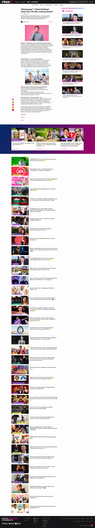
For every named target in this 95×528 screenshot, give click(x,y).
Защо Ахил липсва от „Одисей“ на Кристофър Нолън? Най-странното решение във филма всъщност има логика (42, 359)
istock (22, 120)
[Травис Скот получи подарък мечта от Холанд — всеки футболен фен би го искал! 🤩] (20, 270)
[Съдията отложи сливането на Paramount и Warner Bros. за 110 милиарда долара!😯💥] (20, 379)
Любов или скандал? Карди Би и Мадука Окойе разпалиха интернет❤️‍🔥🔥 (42, 388)
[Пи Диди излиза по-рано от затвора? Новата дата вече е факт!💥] (20, 220)
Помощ (87, 521)
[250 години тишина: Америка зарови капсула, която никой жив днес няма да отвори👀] (20, 458)
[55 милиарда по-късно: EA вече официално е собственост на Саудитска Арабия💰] (20, 171)
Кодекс (26, 520)
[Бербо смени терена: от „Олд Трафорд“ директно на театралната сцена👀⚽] (20, 449)
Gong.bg (69, 518)
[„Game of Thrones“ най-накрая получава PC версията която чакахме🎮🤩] (20, 409)
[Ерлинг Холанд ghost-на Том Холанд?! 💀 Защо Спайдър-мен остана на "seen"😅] (20, 468)
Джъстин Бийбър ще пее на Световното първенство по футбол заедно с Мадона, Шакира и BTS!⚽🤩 (43, 428)
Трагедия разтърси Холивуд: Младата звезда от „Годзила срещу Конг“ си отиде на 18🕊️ (72, 35)
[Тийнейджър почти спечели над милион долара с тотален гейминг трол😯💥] (20, 161)
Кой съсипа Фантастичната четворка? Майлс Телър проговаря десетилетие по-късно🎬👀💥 (43, 298)
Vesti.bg (65, 518)
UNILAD (23, 117)
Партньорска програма (47, 518)
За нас (75, 521)
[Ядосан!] (13, 110)
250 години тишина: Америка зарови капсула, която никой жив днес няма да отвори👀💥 (42, 457)
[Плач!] (13, 107)
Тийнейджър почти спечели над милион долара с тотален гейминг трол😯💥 (43, 159)
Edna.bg (78, 518)
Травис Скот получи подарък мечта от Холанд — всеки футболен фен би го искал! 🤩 (43, 268)
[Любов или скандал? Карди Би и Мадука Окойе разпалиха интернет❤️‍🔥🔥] (20, 389)
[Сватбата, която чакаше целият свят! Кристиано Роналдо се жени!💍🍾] (20, 230)
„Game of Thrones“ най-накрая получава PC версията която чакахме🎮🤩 (41, 407)
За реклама (78, 521)
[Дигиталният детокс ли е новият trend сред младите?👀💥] (23, 134)
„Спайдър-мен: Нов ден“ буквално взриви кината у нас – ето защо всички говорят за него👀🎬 (43, 199)
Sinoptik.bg (82, 518)
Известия (44, 526)
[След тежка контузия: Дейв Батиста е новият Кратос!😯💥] (20, 191)
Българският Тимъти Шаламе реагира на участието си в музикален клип (71, 59)
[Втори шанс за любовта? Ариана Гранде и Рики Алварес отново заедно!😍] (20, 478)
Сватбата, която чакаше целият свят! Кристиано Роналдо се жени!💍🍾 (40, 229)
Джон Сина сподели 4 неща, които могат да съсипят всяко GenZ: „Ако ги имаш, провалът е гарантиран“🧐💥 (42, 319)
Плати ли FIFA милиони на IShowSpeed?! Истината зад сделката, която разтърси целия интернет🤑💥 (43, 398)
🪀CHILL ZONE (49, 5)
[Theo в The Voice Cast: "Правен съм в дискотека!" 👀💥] (20, 369)
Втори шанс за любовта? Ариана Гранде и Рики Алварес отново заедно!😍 (43, 477)
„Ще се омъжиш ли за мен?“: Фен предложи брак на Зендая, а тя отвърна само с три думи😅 (43, 278)
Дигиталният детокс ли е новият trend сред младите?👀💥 (23, 143)
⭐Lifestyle (55, 5)
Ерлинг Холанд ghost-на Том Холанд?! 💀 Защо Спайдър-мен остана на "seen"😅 (42, 467)
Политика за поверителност (45, 521)
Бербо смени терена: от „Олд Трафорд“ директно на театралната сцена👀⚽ (43, 447)
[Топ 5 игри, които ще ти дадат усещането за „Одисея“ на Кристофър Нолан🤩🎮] (20, 419)
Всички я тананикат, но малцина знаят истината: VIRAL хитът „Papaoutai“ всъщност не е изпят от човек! (44, 250)
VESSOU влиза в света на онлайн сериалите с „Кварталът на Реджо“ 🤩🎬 (42, 487)
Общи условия (27, 518)
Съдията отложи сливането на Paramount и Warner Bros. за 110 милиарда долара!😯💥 (42, 378)
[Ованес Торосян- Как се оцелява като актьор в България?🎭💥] (72, 78)
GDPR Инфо (45, 524)
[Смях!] (13, 102)
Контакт (82, 521)
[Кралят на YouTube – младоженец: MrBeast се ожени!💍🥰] (20, 290)
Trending (69, 11)
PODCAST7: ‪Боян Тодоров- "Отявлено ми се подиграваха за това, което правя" (72, 71)
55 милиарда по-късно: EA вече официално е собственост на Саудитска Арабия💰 (41, 169)
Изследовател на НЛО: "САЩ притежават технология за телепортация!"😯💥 (41, 328)
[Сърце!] (13, 104)
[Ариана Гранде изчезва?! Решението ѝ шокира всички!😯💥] (20, 240)
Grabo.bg (87, 518)
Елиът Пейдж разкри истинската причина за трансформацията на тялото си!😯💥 (72, 23)
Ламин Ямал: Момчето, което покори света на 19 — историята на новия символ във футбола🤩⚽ (43, 348)
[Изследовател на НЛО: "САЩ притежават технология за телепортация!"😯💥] (20, 329)
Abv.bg (61, 518)
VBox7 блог (91, 521)
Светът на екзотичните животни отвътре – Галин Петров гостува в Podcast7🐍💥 (46, 144)
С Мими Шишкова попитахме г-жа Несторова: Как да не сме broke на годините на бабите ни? (72, 96)
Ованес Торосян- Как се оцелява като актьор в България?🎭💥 (71, 83)
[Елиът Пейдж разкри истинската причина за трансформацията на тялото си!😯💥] (72, 17)
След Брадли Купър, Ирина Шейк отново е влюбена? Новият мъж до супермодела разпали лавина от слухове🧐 (43, 210)
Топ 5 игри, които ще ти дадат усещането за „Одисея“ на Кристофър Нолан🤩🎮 (42, 417)
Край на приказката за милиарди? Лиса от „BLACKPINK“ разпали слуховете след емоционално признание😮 (71, 144)
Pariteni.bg (91, 518)
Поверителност (45, 522)
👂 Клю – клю (42, 5)
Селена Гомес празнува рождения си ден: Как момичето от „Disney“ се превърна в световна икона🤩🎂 (42, 309)
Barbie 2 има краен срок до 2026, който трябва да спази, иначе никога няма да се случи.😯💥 (43, 179)
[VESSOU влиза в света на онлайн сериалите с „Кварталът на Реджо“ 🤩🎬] (20, 488)
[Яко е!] (13, 99)
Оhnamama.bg (73, 518)
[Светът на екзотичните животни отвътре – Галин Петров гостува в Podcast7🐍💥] (47, 134)
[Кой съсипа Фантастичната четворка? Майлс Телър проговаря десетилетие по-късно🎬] (20, 300)
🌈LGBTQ (61, 5)
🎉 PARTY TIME (35, 5)
